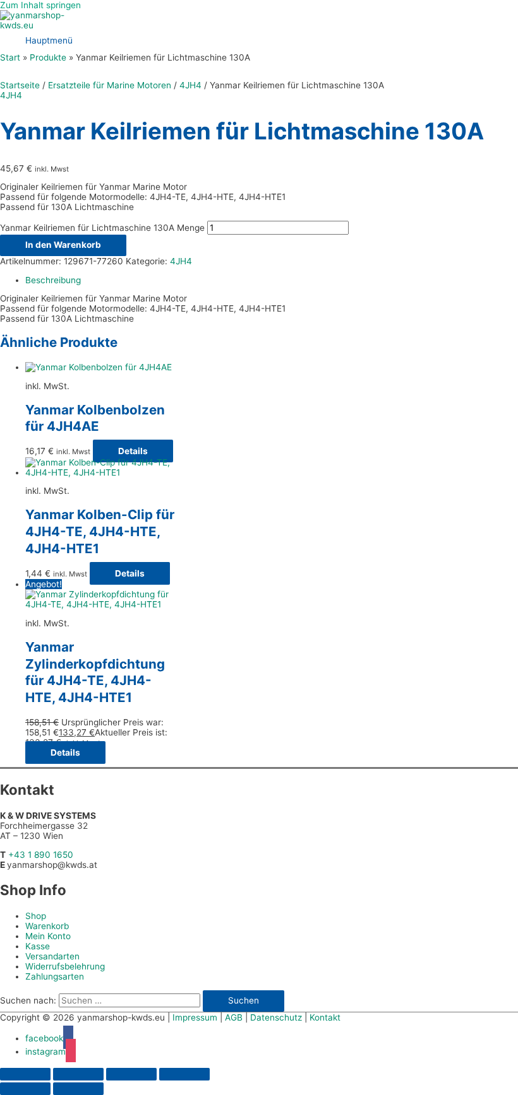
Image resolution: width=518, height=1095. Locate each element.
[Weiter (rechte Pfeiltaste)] (78, 1088)
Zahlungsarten (54, 976)
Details (133, 451)
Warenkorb (47, 926)
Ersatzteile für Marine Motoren (109, 85)
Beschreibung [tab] (53, 280)
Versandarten (52, 956)
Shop (35, 916)
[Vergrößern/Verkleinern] (25, 1074)
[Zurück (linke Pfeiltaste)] (25, 1088)
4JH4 (190, 85)
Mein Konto (48, 936)
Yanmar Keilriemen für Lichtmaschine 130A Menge (102, 228)
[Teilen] (131, 1074)
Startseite (20, 85)
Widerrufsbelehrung (65, 966)
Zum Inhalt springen (40, 5)
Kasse (37, 946)
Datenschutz (276, 1017)
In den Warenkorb (63, 245)
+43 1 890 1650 (40, 855)
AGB (234, 1017)
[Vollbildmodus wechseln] (78, 1074)
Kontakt (325, 1017)
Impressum (194, 1017)
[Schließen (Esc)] (184, 1074)
